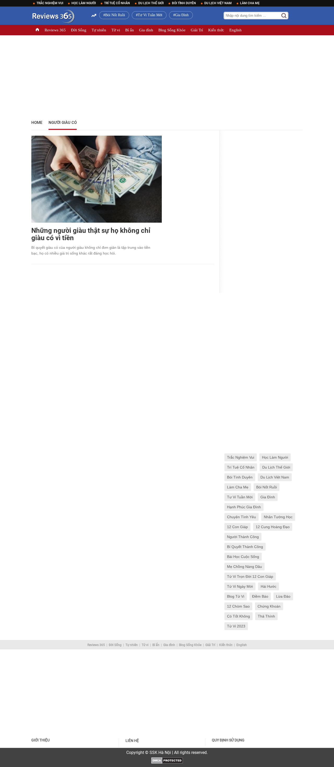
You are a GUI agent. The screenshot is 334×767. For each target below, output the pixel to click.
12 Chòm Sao (238, 606)
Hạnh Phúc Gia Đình (244, 507)
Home (36, 122)
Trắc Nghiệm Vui (50, 3)
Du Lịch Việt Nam (218, 3)
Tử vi (115, 30)
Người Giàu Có (63, 122)
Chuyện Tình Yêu (241, 517)
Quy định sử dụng (228, 740)
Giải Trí (197, 30)
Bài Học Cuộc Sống (243, 557)
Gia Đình (182, 15)
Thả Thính (266, 616)
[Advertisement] (167, 75)
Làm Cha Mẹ (250, 3)
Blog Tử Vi (235, 596)
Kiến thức (216, 30)
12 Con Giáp (237, 527)
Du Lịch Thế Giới (151, 3)
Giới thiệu (40, 740)
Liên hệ (132, 741)
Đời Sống (78, 30)
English (235, 30)
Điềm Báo (260, 596)
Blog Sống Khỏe (172, 30)
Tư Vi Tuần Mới (150, 15)
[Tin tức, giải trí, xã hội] (53, 17)
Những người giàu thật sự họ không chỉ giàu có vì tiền (90, 234)
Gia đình (146, 30)
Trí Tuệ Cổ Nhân (117, 3)
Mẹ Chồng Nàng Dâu (244, 566)
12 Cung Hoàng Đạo (273, 527)
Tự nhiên (99, 30)
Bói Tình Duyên (184, 3)
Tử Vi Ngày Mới (240, 586)
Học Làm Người (83, 3)
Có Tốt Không (238, 616)
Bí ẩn (129, 30)
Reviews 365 (55, 30)
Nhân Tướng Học (278, 517)
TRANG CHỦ (37, 30)
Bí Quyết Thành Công (245, 547)
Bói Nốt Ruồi (115, 15)
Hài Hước (268, 586)
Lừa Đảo (283, 596)
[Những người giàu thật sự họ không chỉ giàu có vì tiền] (96, 177)
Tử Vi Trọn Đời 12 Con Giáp (250, 576)
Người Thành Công (243, 537)
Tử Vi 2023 (236, 626)
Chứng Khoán (269, 606)
